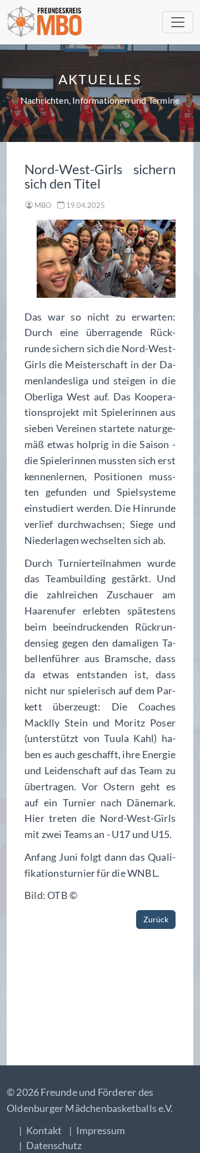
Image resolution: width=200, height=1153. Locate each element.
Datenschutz (54, 1145)
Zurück (155, 919)
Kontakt (44, 1130)
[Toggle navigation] (177, 22)
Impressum (100, 1130)
